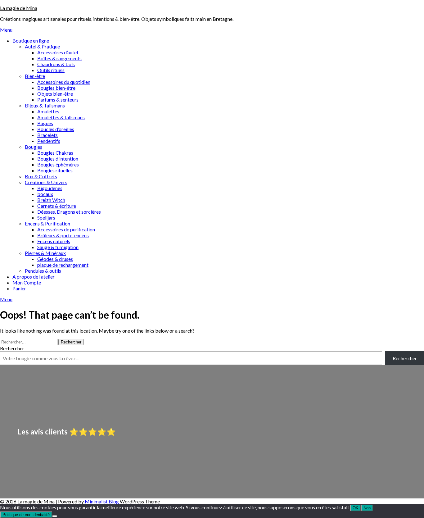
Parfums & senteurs (58, 99)
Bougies (33, 147)
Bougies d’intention (57, 158)
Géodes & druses (55, 259)
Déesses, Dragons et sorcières (69, 212)
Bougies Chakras (55, 153)
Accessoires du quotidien (63, 82)
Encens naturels (53, 241)
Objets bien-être (55, 94)
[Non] (54, 516)
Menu (6, 30)
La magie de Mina (18, 8)
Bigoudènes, (50, 188)
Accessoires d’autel (57, 52)
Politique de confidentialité (26, 514)
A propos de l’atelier (33, 276)
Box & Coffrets (41, 176)
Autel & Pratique (42, 46)
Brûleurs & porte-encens (63, 235)
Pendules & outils (43, 271)
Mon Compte (26, 282)
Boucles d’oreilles (55, 129)
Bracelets (47, 135)
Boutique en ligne (30, 40)
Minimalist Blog (102, 501)
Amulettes (48, 111)
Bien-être (35, 76)
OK (356, 508)
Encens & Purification (47, 223)
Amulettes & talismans (61, 117)
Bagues (45, 123)
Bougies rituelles (55, 170)
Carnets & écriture (56, 206)
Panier (19, 288)
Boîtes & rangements (59, 58)
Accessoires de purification (66, 229)
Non (367, 508)
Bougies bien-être (56, 88)
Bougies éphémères (58, 164)
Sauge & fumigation (58, 247)
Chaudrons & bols (56, 64)
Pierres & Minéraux (45, 253)
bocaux (45, 194)
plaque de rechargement (62, 265)
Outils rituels (51, 70)
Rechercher (12, 348)
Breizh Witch (51, 200)
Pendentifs (48, 141)
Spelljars (46, 217)
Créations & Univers (46, 182)
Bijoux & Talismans (45, 105)
